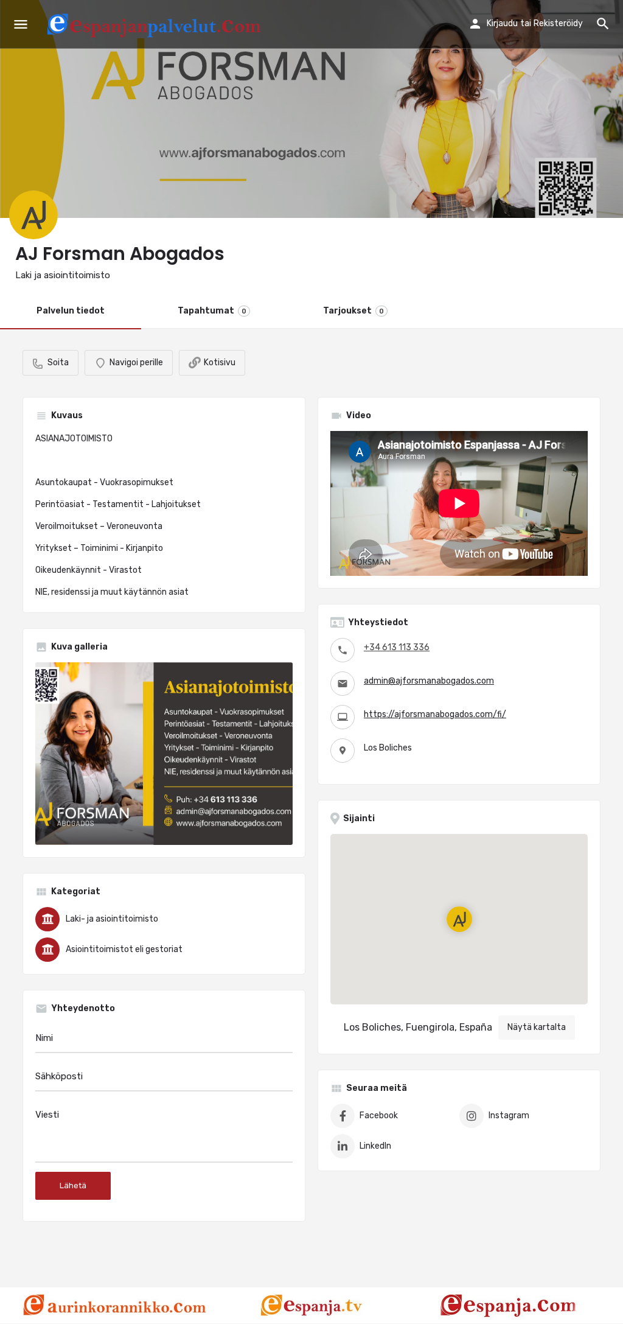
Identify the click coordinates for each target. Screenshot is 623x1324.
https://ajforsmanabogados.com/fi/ (435, 714)
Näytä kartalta (536, 1027)
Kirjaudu (502, 23)
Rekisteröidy (558, 23)
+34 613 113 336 (397, 647)
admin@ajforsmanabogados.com (429, 681)
